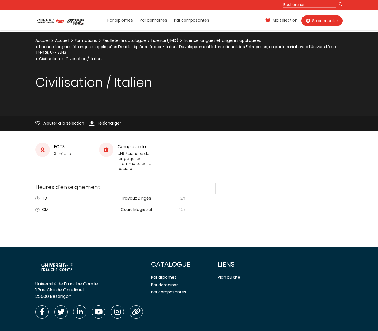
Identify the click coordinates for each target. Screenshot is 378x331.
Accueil (42, 40)
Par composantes (191, 20)
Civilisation (49, 58)
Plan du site (229, 277)
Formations (86, 40)
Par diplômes (120, 20)
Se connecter (325, 21)
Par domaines (153, 20)
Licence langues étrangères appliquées (222, 40)
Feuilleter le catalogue (124, 40)
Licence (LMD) (164, 40)
